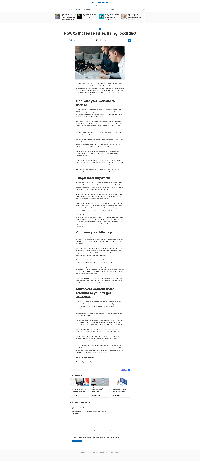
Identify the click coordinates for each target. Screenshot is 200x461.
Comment (75, 413)
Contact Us (93, 452)
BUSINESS (77, 9)
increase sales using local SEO (76, 370)
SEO (100, 29)
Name (74, 431)
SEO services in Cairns (108, 217)
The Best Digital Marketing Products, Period (89, 362)
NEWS (107, 9)
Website (112, 431)
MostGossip (62, 458)
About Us (84, 452)
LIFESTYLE (70, 9)
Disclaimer (103, 452)
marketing (98, 302)
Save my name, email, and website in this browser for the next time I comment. (97, 437)
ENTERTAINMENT (98, 9)
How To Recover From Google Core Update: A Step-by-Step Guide (79, 389)
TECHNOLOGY (87, 9)
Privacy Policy (114, 452)
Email (93, 431)
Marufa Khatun (75, 41)
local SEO (86, 370)
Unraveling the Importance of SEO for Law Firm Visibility (120, 389)
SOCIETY (113, 9)
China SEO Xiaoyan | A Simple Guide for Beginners (99, 389)
